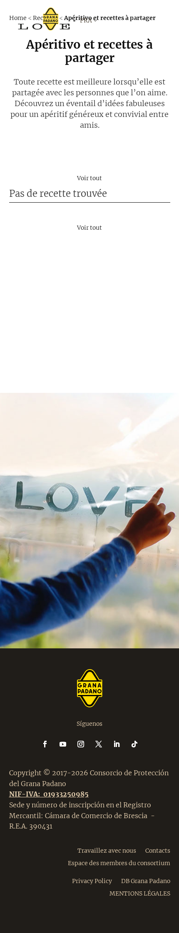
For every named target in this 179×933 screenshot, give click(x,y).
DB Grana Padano (145, 880)
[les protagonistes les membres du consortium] (89, 167)
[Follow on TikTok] (134, 744)
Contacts (157, 850)
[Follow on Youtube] (68, 744)
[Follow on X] (103, 744)
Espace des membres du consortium (119, 862)
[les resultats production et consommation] (89, 250)
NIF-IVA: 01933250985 (49, 794)
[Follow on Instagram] (85, 744)
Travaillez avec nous (106, 850)
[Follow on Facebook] (50, 744)
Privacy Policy (92, 880)
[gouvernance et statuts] (89, 332)
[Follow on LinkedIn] (121, 744)
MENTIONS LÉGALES (139, 893)
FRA (101, 62)
